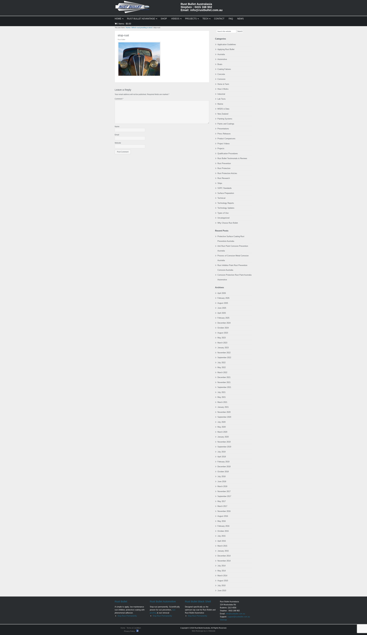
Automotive (222, 59)
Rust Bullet (121, 601)
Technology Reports (225, 203)
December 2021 (224, 377)
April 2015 (221, 541)
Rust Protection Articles (227, 173)
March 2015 (222, 546)
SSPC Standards (224, 188)
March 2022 (222, 372)
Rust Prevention (224, 163)
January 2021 (223, 407)
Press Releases (224, 134)
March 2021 (222, 402)
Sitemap (223, 620)
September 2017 (224, 496)
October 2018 (223, 472)
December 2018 (224, 466)
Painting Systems (224, 119)
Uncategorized (223, 218)
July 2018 (221, 476)
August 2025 (222, 303)
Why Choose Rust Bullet (227, 223)
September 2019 (224, 447)
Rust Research (223, 178)
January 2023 (223, 348)
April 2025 (221, 313)
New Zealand (222, 114)
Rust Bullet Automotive (163, 601)
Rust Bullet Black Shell (198, 601)
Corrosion (221, 79)
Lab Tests (221, 99)
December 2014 (224, 556)
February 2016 (223, 526)
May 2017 (221, 501)
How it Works (223, 89)
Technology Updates (225, 208)
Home (123, 628)
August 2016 (222, 516)
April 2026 (221, 293)
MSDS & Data (223, 109)
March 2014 (222, 576)
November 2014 (224, 561)
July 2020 (221, 422)
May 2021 (221, 397)
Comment (119, 99)
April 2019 (221, 457)
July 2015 (221, 536)
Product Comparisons (226, 138)
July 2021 (221, 392)
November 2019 (224, 442)
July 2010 (221, 585)
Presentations (223, 129)
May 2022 (221, 367)
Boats (219, 64)
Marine (220, 104)
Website (118, 143)
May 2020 (221, 427)
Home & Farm (223, 84)
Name (117, 127)
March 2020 (222, 432)
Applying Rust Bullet (225, 49)
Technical (221, 198)
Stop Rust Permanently (127, 616)
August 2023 (222, 333)
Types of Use (223, 213)
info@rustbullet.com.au (235, 614)
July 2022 (221, 362)
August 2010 (222, 581)
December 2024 (224, 323)
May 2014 (221, 571)
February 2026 (223, 298)
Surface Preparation (225, 193)
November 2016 (224, 511)
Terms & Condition (134, 628)
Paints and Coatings (225, 124)
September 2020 (224, 417)
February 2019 (223, 462)
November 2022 (224, 353)
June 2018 (221, 481)
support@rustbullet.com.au (239, 617)
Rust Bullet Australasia (133, 8)
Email (117, 135)
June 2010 (221, 590)
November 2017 (224, 491)
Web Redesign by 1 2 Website (203, 631)
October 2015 (223, 531)
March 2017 (222, 506)
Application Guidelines (226, 44)
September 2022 (224, 357)
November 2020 (224, 412)
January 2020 (223, 437)
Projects (220, 148)
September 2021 (224, 387)
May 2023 (221, 338)
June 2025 (221, 308)
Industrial (221, 94)
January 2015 (223, 551)
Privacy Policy (129, 631)
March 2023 (222, 343)
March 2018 (222, 486)
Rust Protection (223, 168)
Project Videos (223, 144)
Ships (219, 183)
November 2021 (224, 382)
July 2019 (221, 452)
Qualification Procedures (227, 153)
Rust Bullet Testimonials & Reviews (232, 158)
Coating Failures (224, 69)
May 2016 (221, 521)
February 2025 (223, 318)
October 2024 (223, 328)
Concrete (221, 74)
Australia (221, 54)
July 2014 (221, 566)
